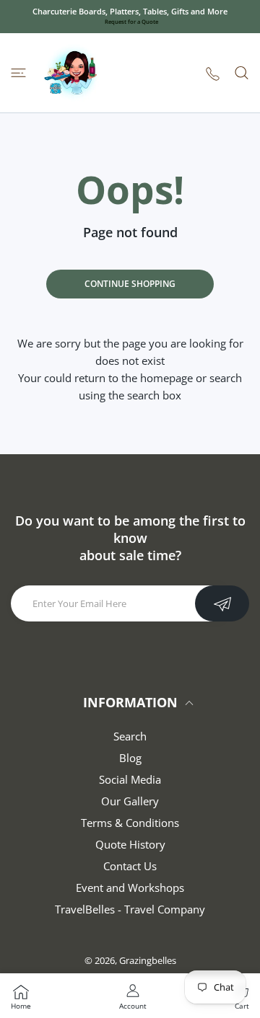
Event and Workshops (130, 887)
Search (130, 736)
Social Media (130, 779)
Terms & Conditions (130, 822)
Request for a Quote (131, 21)
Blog (130, 758)
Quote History (130, 844)
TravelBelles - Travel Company (130, 909)
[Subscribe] (222, 603)
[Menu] (18, 72)
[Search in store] (241, 72)
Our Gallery (130, 801)
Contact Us (130, 866)
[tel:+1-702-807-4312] (213, 73)
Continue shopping (130, 284)
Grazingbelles (147, 960)
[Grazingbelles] (72, 73)
